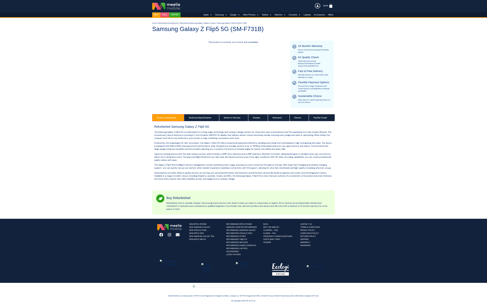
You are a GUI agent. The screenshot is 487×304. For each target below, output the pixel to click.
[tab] (168, 117)
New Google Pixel (198, 230)
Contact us (306, 224)
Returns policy (308, 236)
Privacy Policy (307, 230)
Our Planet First (271, 239)
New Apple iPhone (197, 224)
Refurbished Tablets (236, 239)
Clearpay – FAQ (270, 230)
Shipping (304, 239)
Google (233, 15)
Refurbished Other (236, 236)
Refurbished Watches (237, 242)
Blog (265, 224)
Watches (278, 15)
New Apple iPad (196, 233)
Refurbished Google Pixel (239, 233)
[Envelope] (177, 234)
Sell (164, 15)
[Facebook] (161, 234)
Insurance (305, 245)
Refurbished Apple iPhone (239, 224)
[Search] (238, 7)
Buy (156, 15)
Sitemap (267, 242)
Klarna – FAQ (269, 233)
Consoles (293, 15)
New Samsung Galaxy (199, 227)
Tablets (265, 15)
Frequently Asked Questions (277, 236)
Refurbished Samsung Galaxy (191, 23)
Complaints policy (309, 233)
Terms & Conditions (310, 227)
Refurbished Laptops (236, 248)
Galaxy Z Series (210, 23)
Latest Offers (233, 254)
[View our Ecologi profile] (280, 269)
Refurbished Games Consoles (241, 245)
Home (154, 23)
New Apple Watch (197, 239)
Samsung (219, 15)
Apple (206, 15)
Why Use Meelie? (271, 227)
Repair (175, 15)
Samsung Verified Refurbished (241, 227)
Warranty (305, 242)
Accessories (319, 15)
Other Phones (249, 15)
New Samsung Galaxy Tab (201, 236)
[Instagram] (169, 234)
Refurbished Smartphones (168, 23)
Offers (330, 15)
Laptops (307, 15)
